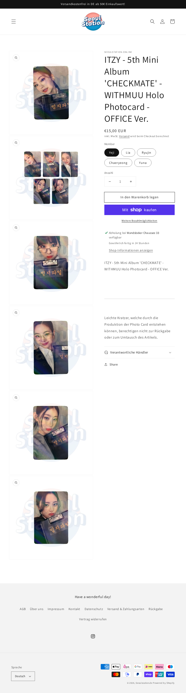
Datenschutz (94, 609)
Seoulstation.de (144, 682)
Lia (128, 152)
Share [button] (114, 364)
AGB (23, 609)
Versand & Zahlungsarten (125, 609)
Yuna (143, 163)
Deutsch (20, 676)
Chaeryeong (118, 163)
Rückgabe (156, 609)
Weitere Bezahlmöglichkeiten (139, 220)
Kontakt (74, 609)
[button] (14, 22)
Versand (124, 136)
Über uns (36, 609)
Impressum (56, 609)
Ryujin (146, 152)
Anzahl (108, 173)
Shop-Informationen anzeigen (131, 250)
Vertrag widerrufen (93, 619)
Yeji (111, 152)
